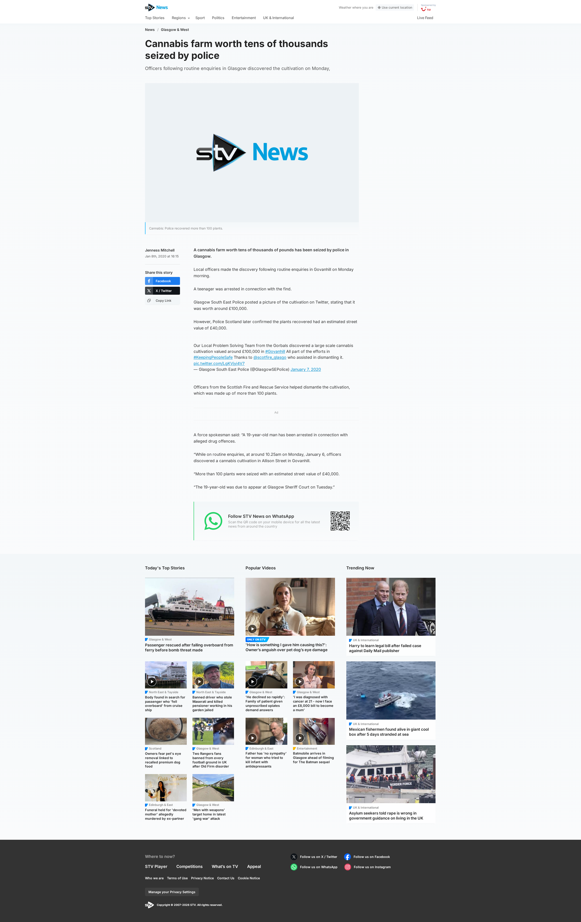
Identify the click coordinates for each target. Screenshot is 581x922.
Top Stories (155, 17)
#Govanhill (275, 351)
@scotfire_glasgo (270, 357)
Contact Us (225, 878)
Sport (200, 17)
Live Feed (425, 17)
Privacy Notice (202, 878)
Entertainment (244, 17)
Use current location (397, 7)
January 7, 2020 (305, 369)
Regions (179, 17)
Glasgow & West (175, 29)
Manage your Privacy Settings (171, 892)
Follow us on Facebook (372, 857)
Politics (218, 17)
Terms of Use (177, 878)
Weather (345, 7)
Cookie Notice (249, 878)
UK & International (278, 17)
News (150, 29)
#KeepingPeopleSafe (213, 357)
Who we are (154, 878)
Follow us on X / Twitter (318, 857)
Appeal (254, 866)
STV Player (156, 866)
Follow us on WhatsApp (318, 867)
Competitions (189, 866)
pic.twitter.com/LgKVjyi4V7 (219, 363)
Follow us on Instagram (372, 867)
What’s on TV (225, 866)
